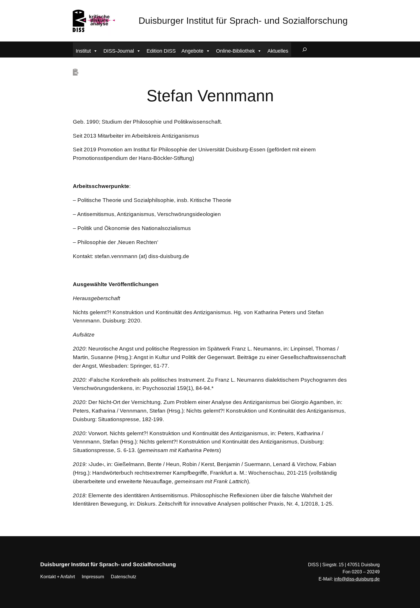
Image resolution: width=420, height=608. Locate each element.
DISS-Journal (118, 51)
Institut (83, 51)
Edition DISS (161, 51)
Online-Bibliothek (235, 51)
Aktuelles (277, 51)
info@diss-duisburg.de (357, 579)
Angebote (192, 51)
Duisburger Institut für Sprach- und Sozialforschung (243, 20)
